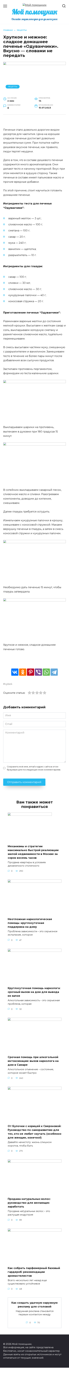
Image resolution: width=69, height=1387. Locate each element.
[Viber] (38, 672)
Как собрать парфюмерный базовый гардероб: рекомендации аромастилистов (34, 1271)
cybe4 (8, 684)
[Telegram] (54, 672)
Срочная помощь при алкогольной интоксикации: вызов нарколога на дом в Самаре (33, 1061)
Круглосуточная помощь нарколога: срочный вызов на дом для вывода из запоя (34, 992)
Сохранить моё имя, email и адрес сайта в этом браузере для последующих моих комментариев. (34, 768)
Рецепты (12, 86)
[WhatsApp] (46, 672)
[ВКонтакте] (14, 672)
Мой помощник (34, 11)
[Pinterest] (30, 672)
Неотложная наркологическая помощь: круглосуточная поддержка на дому (30, 922)
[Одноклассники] (22, 672)
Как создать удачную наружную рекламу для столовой (34, 1304)
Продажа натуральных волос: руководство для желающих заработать (29, 1202)
